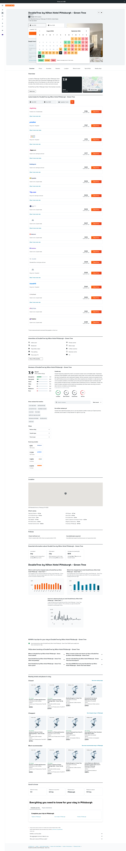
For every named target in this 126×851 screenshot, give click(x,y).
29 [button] (60, 53)
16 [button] (39, 49)
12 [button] (50, 46)
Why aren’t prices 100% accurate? (38, 839)
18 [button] (46, 49)
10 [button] (43, 46)
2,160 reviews (37, 16)
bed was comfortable (33, 418)
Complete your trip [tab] (35, 807)
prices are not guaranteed (57, 829)
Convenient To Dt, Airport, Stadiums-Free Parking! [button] (91, 698)
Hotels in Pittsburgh (81, 816)
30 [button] (39, 56)
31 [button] (43, 56)
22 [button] (60, 49)
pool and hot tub (32, 408)
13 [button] (53, 46)
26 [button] (50, 53)
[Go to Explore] (2, 23)
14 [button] (57, 46)
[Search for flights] (2, 9)
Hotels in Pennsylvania (67, 846)
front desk (37, 412)
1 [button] (60, 39)
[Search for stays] (2, 13)
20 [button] (53, 49)
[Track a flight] (2, 26)
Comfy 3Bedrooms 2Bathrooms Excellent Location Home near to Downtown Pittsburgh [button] (92, 765)
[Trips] (2, 30)
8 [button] (60, 42)
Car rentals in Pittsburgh (59, 816)
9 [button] (39, 46)
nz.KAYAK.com (31, 846)
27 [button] (53, 53)
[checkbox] (35, 447)
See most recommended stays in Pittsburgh (92, 745)
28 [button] (57, 53)
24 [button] (43, 53)
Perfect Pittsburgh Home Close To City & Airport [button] (74, 732)
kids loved (31, 421)
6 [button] (53, 42)
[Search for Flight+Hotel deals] (2, 19)
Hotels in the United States (55, 846)
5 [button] (86, 39)
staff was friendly (41, 405)
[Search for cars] (2, 16)
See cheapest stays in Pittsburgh (95, 713)
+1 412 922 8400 (32, 20)
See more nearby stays (97, 680)
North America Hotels (44, 846)
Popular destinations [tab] (47, 807)
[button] (124, 1)
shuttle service (43, 418)
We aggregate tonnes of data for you (39, 836)
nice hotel (31, 412)
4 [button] (46, 42)
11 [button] (46, 46)
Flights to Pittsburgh (36, 816)
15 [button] (60, 46)
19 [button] (50, 49)
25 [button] (46, 53)
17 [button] (43, 49)
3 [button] (79, 39)
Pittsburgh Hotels (77, 846)
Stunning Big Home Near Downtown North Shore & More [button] (93, 732)
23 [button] (39, 53)
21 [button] (57, 49)
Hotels (37, 846)
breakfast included (42, 408)
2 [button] (39, 42)
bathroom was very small (34, 415)
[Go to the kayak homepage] (9, 5)
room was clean (32, 405)
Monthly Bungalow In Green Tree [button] (74, 698)
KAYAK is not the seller (35, 833)
